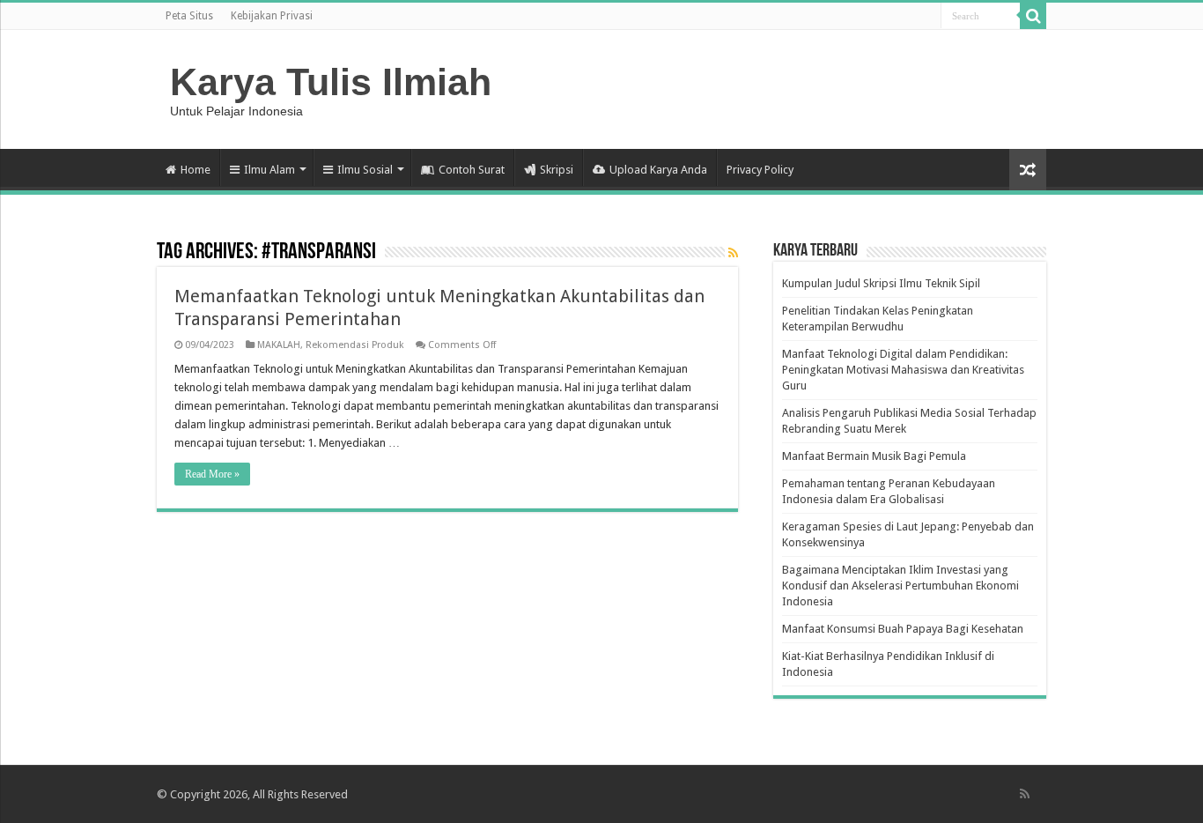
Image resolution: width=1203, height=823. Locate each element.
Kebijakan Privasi (272, 16)
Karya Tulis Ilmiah (330, 82)
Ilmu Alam (269, 169)
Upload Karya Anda (658, 169)
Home (195, 169)
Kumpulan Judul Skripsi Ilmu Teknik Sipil (881, 283)
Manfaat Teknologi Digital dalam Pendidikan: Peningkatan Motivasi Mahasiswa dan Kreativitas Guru (903, 369)
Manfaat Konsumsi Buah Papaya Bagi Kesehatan (902, 628)
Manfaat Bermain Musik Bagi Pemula (874, 456)
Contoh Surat (472, 169)
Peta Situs (189, 16)
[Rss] (1024, 793)
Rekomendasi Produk (355, 345)
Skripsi (556, 169)
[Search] (1033, 16)
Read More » (212, 474)
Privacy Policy (760, 169)
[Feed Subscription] (733, 253)
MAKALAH (278, 345)
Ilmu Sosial (365, 169)
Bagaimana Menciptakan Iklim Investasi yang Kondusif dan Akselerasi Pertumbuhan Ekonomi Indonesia (900, 585)
